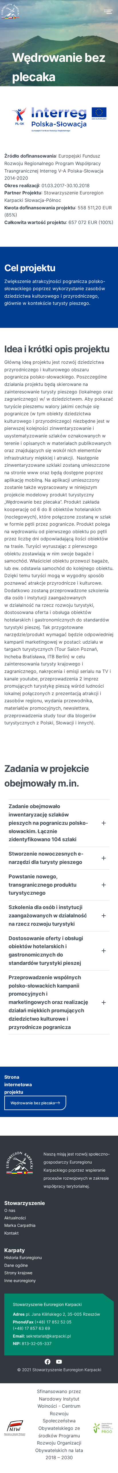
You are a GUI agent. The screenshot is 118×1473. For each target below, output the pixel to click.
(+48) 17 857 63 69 (31, 1328)
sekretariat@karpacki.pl (48, 1336)
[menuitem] (59, 1210)
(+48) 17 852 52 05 (53, 1321)
